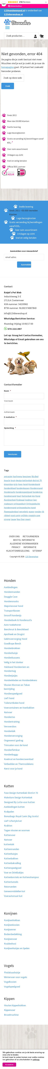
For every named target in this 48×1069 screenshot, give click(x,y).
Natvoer (8, 712)
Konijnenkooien (11, 924)
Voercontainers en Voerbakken (19, 707)
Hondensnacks (11, 601)
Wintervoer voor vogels (15, 977)
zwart (28, 519)
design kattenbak (24, 480)
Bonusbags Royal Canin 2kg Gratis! (21, 816)
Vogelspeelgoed (12, 986)
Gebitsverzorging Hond (15, 638)
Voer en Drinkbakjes (14, 872)
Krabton (8, 825)
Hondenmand (36, 488)
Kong (37, 496)
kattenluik (9, 844)
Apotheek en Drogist (14, 634)
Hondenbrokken (12, 648)
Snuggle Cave (10, 596)
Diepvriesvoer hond (13, 605)
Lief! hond (9, 698)
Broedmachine (11, 1014)
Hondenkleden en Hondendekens (20, 680)
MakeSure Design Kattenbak (18, 797)
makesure (8, 503)
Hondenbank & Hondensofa (18, 620)
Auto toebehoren (12, 624)
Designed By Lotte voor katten (19, 802)
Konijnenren (10, 929)
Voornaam (8, 401)
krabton (29, 500)
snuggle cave (34, 515)
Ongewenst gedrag (13, 740)
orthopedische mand (26, 507)
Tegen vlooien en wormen (17, 830)
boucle (7, 480)
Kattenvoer (9, 835)
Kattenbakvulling (12, 863)
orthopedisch (19, 503)
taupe (13, 519)
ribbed (7, 515)
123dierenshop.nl (13, 14)
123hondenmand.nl (14, 10)
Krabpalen (9, 811)
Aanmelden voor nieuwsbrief (24, 251)
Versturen (12, 454)
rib (42, 511)
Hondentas (9, 716)
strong (7, 519)
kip (33, 496)
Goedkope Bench (12, 643)
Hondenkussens (12, 657)
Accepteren (9, 1065)
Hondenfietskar (12, 749)
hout (19, 496)
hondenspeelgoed (24, 492)
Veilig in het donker (13, 662)
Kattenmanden (11, 849)
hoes (20, 484)
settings (36, 1059)
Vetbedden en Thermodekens (18, 763)
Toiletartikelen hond (14, 702)
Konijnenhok (10, 500)
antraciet (8, 476)
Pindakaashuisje (12, 972)
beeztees (27, 476)
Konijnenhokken (12, 920)
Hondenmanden (12, 591)
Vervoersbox (10, 726)
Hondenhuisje (11, 652)
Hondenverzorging (13, 735)
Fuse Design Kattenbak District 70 (21, 792)
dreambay (8, 484)
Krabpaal (20, 500)
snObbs (24, 515)
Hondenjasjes (10, 675)
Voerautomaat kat (13, 895)
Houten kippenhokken (15, 1005)
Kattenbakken (11, 858)
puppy (31, 511)
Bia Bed (35, 476)
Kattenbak (26, 496)
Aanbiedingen (10, 587)
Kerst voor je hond (13, 768)
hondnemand (10, 496)
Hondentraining (12, 721)
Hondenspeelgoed (13, 693)
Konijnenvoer (10, 938)
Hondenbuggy (11, 754)
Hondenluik (9, 731)
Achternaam (9, 412)
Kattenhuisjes (11, 853)
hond (25, 484)
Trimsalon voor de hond (16, 745)
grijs (16, 484)
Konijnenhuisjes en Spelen (16, 948)
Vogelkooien (10, 981)
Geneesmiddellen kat (14, 891)
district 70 (37, 480)
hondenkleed (10, 488)
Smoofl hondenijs (12, 615)
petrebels (23, 511)
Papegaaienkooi (11, 511)
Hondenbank (34, 484)
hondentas (38, 492)
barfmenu (17, 476)
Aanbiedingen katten (14, 806)
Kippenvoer (9, 1010)
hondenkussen (23, 488)
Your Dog (21, 519)
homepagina (7, 67)
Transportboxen (12, 610)
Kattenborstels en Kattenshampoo (21, 877)
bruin (13, 480)
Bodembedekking (13, 934)
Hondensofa (9, 492)
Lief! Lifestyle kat (13, 820)
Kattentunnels (11, 881)
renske (38, 511)
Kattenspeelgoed (12, 867)
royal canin (15, 515)
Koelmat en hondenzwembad (18, 759)
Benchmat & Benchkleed (16, 629)
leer (35, 500)
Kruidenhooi (10, 943)
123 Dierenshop (31, 556)
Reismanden (10, 886)
